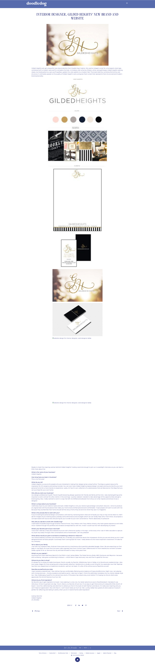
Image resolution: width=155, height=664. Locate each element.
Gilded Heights (36, 68)
